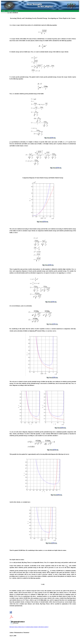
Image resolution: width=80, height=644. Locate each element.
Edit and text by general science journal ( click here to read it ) (29, 626)
